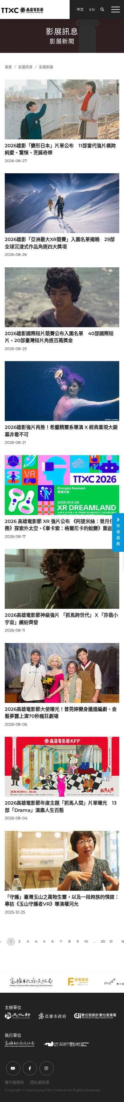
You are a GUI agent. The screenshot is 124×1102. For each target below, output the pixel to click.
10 (86, 941)
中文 (80, 9)
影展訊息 (25, 67)
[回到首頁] (22, 10)
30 (103, 941)
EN (92, 9)
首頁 (8, 67)
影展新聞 (46, 67)
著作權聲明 (14, 1082)
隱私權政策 (39, 1082)
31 (111, 941)
